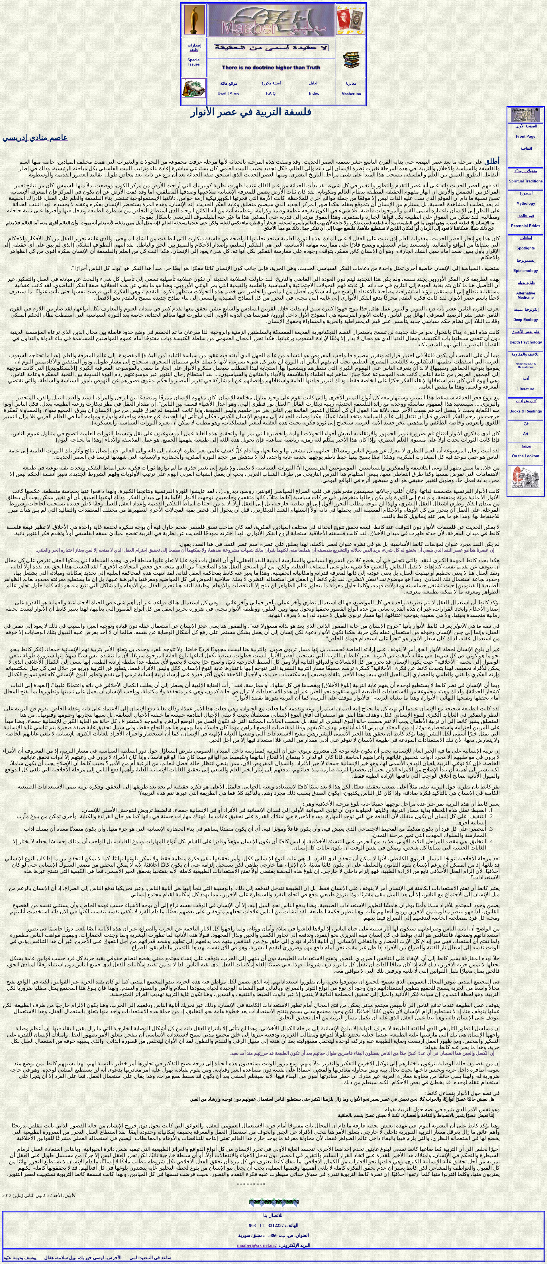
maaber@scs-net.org (257, 1245)
